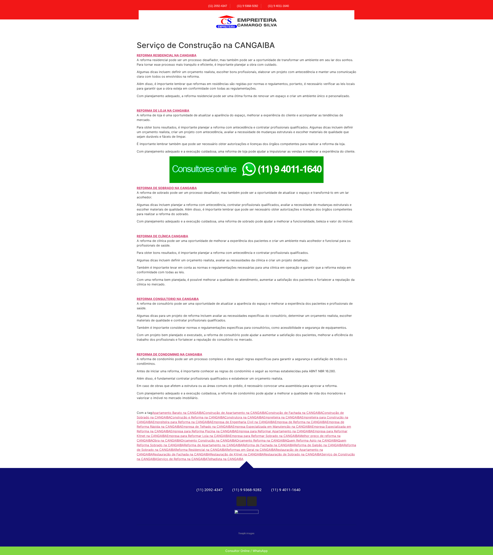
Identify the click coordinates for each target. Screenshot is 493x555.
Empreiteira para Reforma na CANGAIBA (182, 422)
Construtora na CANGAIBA (244, 417)
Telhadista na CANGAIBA (225, 459)
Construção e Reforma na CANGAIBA (197, 417)
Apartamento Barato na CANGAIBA (177, 413)
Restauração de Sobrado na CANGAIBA (292, 454)
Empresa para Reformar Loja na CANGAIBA (198, 436)
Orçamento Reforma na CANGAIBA (261, 440)
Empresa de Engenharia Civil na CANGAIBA (243, 422)
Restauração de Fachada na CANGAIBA (181, 454)
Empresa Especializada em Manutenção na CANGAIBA (272, 426)
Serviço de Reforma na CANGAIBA (182, 459)
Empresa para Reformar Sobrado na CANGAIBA (264, 436)
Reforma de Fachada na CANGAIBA (268, 445)
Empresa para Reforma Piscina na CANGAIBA (203, 431)
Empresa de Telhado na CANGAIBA (207, 426)
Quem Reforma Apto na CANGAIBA (312, 440)
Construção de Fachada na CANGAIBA (294, 413)
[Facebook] (241, 501)
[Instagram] (252, 501)
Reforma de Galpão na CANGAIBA (319, 445)
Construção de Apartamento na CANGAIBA (234, 413)
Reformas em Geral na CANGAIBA (251, 450)
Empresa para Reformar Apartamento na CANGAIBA (274, 431)
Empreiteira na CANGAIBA (282, 417)
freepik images (246, 533)
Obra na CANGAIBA (167, 440)
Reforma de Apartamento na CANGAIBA (213, 445)
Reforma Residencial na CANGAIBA (200, 450)
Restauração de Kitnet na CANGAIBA (237, 454)
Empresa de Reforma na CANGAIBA (301, 422)
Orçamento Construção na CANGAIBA (208, 440)
